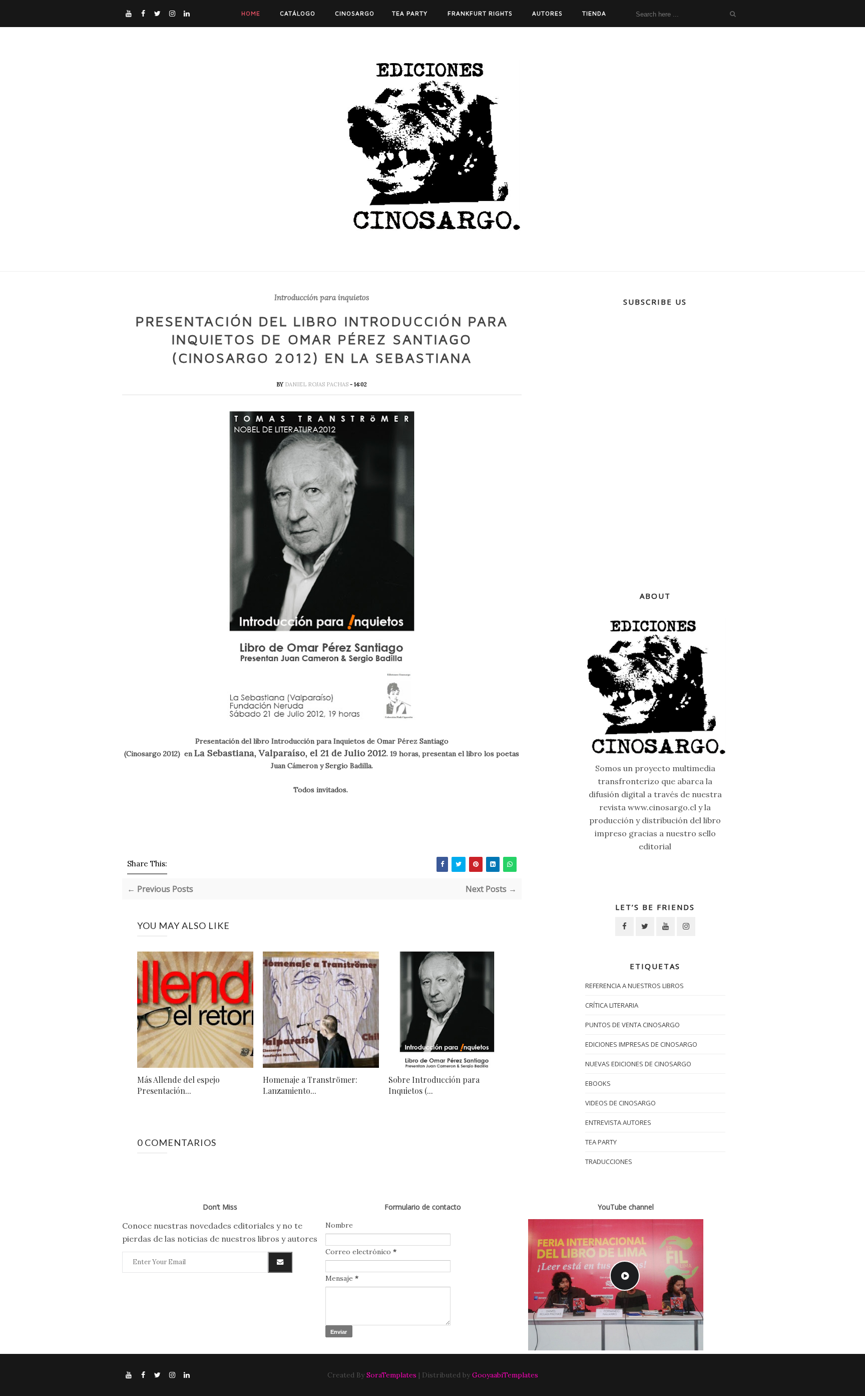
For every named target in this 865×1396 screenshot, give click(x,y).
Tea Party (409, 13)
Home (250, 13)
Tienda (594, 13)
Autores (547, 13)
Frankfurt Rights (480, 13)
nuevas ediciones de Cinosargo (638, 1063)
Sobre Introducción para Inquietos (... (434, 1085)
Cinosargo (354, 13)
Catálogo (297, 13)
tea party (601, 1141)
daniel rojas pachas (317, 384)
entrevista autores (618, 1122)
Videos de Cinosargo (620, 1102)
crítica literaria (611, 1005)
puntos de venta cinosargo (632, 1024)
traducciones (608, 1161)
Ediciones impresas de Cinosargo (641, 1044)
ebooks (598, 1083)
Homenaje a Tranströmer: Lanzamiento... (310, 1085)
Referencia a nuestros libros (634, 985)
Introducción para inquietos (321, 297)
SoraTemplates (391, 1374)
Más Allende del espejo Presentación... (178, 1085)
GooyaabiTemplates (505, 1374)
